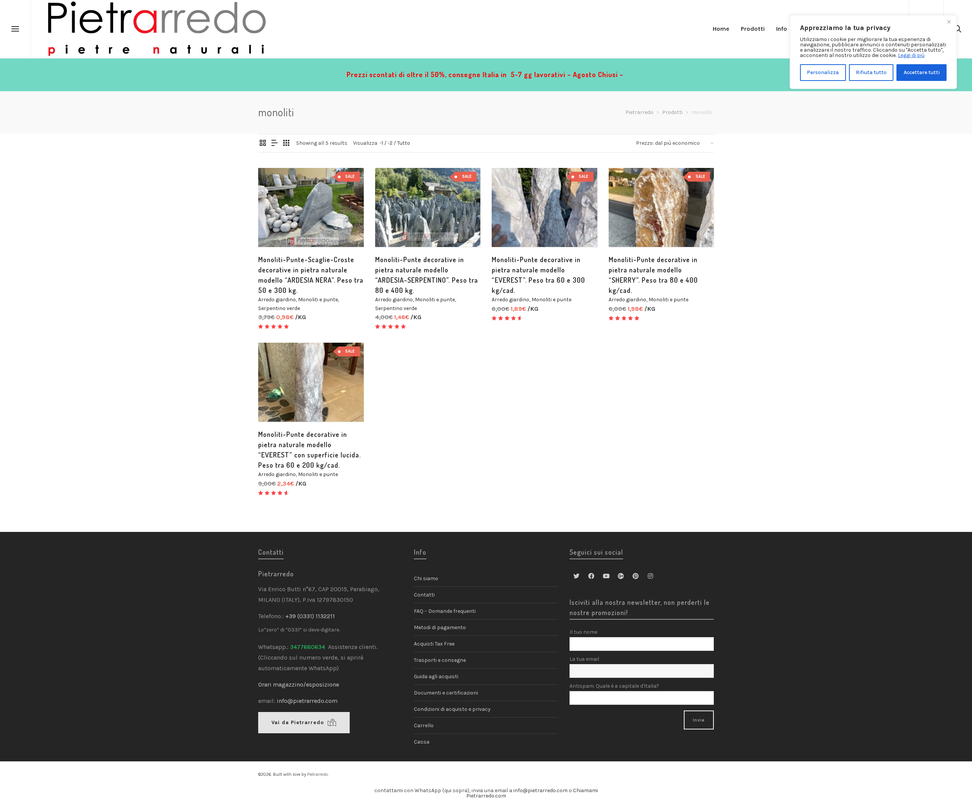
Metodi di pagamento (440, 627)
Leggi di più (911, 55)
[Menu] (15, 29)
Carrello (424, 725)
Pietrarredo (317, 774)
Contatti (424, 595)
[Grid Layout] (286, 143)
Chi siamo (426, 578)
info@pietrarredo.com (307, 700)
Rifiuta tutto (871, 72)
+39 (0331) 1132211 (310, 616)
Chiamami (585, 790)
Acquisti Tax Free (434, 644)
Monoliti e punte (318, 299)
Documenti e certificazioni (446, 693)
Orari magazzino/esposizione (298, 684)
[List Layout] (274, 143)
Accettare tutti (922, 72)
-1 (381, 143)
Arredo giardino (277, 299)
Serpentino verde (279, 308)
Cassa (421, 742)
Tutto (403, 143)
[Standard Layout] (262, 143)
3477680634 (307, 646)
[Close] (948, 21)
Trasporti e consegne (440, 660)
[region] (873, 52)
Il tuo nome (583, 632)
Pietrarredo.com (486, 796)
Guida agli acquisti (436, 676)
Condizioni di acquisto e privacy (452, 709)
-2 (390, 143)
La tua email (584, 659)
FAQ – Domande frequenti (445, 611)
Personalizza (823, 72)
